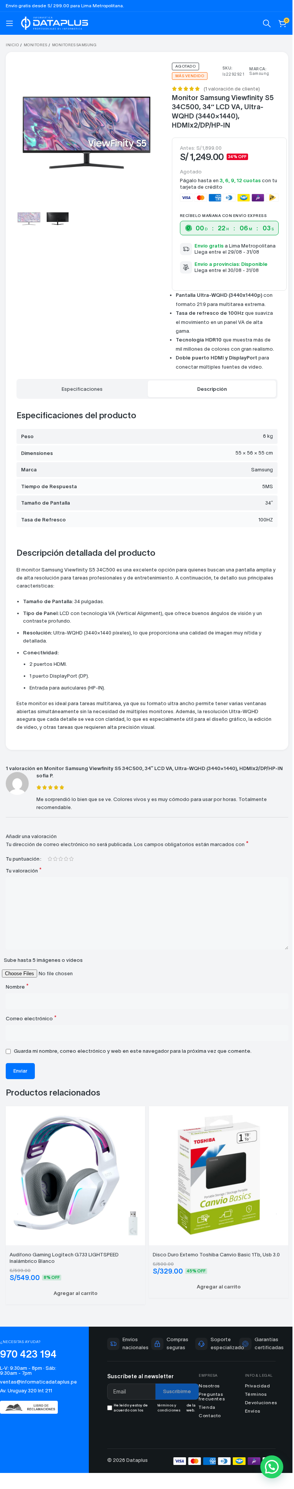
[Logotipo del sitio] (54, 22)
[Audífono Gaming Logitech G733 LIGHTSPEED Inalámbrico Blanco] (74, 1180)
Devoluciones (256, 1406)
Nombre (17, 994)
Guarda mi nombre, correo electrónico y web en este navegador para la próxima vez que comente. (133, 1058)
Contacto (206, 1419)
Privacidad (253, 1389)
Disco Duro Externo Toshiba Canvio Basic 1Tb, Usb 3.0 (213, 1258)
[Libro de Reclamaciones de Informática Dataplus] (32, 1411)
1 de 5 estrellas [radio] (49, 865)
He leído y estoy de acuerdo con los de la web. (153, 1411)
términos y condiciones (166, 1411)
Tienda (203, 1410)
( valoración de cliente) (228, 89)
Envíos (248, 1414)
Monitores (35, 45)
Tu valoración (24, 877)
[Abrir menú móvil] (9, 23)
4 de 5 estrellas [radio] (66, 865)
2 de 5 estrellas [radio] (55, 865)
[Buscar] (261, 23)
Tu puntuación (22, 865)
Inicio (12, 45)
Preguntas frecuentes (208, 1400)
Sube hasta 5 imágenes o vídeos (43, 967)
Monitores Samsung (74, 45)
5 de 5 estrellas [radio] (71, 865)
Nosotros (205, 1389)
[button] (24, 130)
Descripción (207, 389)
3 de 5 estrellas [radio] (60, 865)
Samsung (254, 73)
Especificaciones (80, 389)
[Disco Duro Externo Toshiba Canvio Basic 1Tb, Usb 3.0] (214, 1180)
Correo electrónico (31, 1025)
